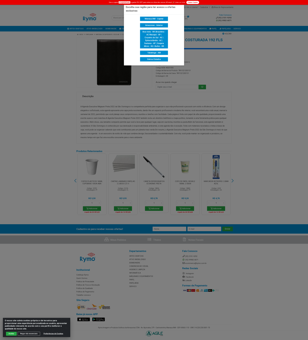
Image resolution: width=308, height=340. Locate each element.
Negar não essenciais (29, 334)
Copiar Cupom (193, 2)
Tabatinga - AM (154, 53)
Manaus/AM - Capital (154, 19)
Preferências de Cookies (53, 334)
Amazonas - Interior (154, 25)
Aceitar (11, 334)
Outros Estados (154, 59)
